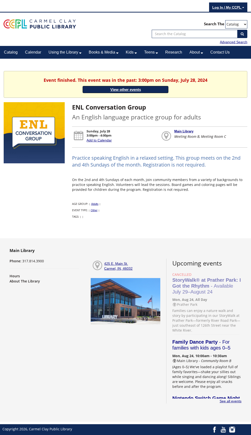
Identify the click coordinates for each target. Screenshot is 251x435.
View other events (125, 89)
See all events (230, 401)
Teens (150, 52)
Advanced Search (233, 42)
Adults (95, 203)
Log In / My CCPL (227, 7)
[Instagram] (232, 429)
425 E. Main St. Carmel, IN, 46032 (118, 266)
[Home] (39, 24)
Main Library (183, 131)
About (195, 52)
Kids (130, 52)
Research (173, 52)
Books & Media (102, 52)
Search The (214, 24)
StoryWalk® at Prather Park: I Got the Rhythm (206, 286)
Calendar (33, 52)
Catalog (11, 52)
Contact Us (220, 52)
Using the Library (64, 52)
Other (94, 210)
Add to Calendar (99, 140)
